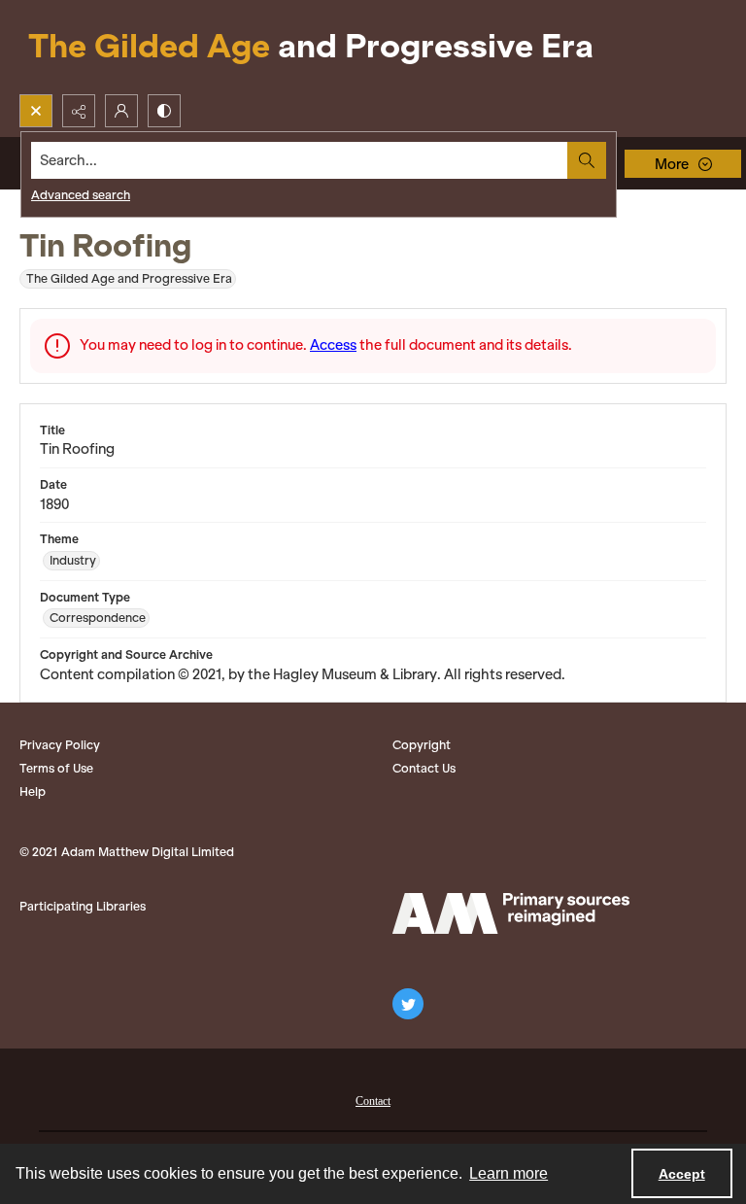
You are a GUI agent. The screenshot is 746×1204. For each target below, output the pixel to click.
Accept (682, 1174)
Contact (373, 1101)
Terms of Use (56, 768)
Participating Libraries (82, 906)
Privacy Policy (59, 745)
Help (32, 791)
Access (333, 345)
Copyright (421, 745)
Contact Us (424, 768)
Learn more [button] (508, 1173)
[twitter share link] (408, 1003)
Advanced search (80, 195)
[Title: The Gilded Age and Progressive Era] (310, 47)
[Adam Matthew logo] (510, 913)
